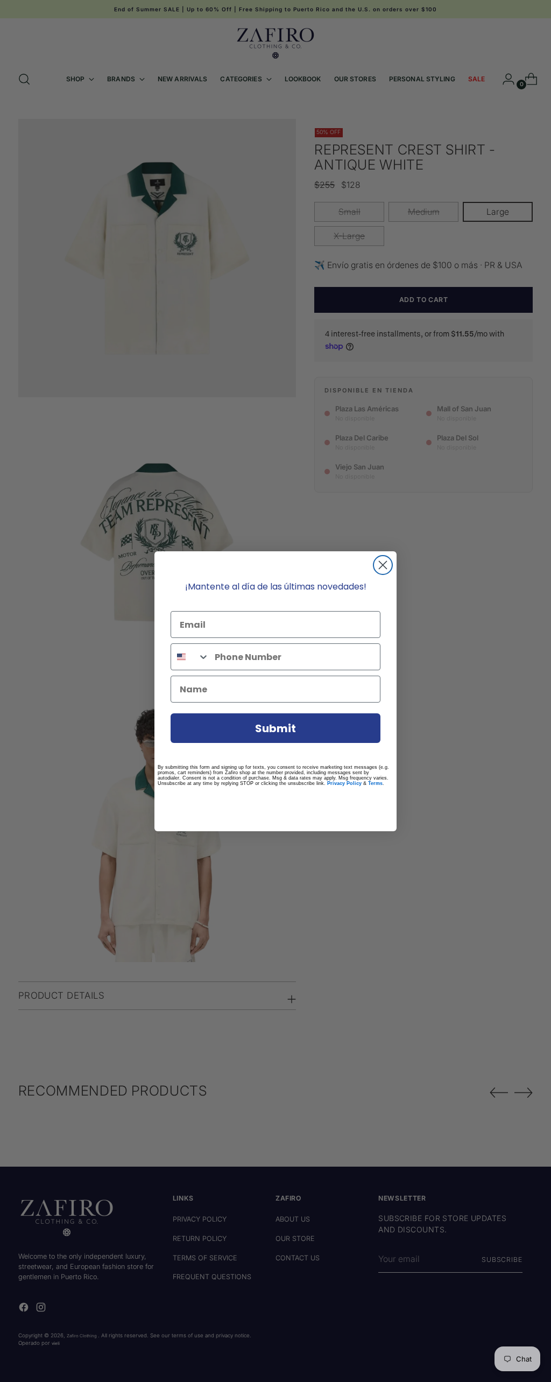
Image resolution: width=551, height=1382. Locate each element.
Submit (275, 728)
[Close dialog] (382, 565)
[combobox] (190, 657)
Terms (375, 783)
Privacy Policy (344, 783)
